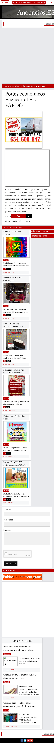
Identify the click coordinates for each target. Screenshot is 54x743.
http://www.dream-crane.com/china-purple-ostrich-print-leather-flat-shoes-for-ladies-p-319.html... (30, 690)
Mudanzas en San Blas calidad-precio (12, 279)
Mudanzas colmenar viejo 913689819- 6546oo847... (14, 371)
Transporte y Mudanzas (34, 85)
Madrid (6, 260)
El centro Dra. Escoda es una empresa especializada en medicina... (29, 661)
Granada (6, 682)
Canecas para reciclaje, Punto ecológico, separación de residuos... (20, 704)
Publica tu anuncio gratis (29, 2)
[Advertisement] (27, 55)
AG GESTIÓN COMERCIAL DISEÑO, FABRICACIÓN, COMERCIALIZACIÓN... (29, 718)
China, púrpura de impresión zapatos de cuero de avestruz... (20, 676)
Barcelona (7, 654)
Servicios (16, 85)
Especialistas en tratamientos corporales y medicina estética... (18, 648)
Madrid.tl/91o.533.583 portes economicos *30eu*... (15, 463)
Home (5, 2)
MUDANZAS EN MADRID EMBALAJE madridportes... (13, 326)
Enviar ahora (11, 563)
